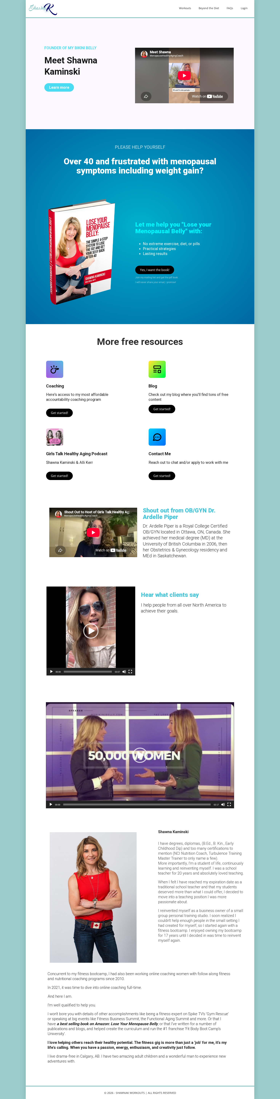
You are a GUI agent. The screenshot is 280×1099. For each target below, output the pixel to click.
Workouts (185, 8)
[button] (90, 631)
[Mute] (124, 672)
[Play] (51, 672)
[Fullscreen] (130, 672)
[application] (90, 631)
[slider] (88, 672)
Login (244, 8)
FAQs (230, 8)
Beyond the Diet (209, 8)
